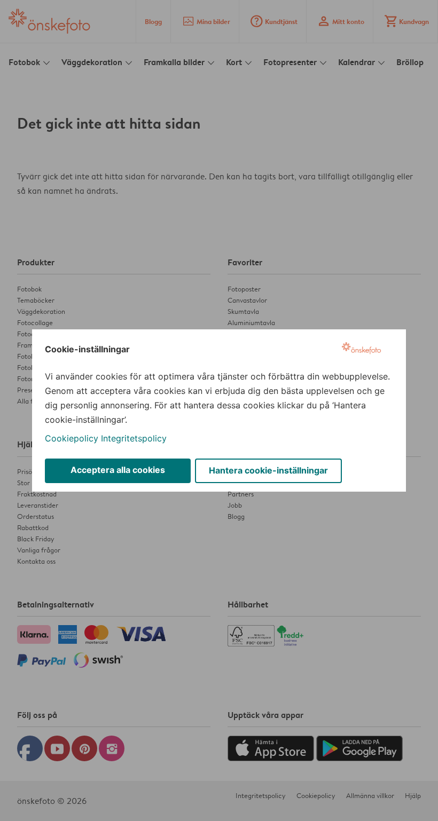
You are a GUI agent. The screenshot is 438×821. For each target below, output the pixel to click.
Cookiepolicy (71, 438)
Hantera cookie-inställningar (268, 470)
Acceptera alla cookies (118, 469)
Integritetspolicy (134, 438)
